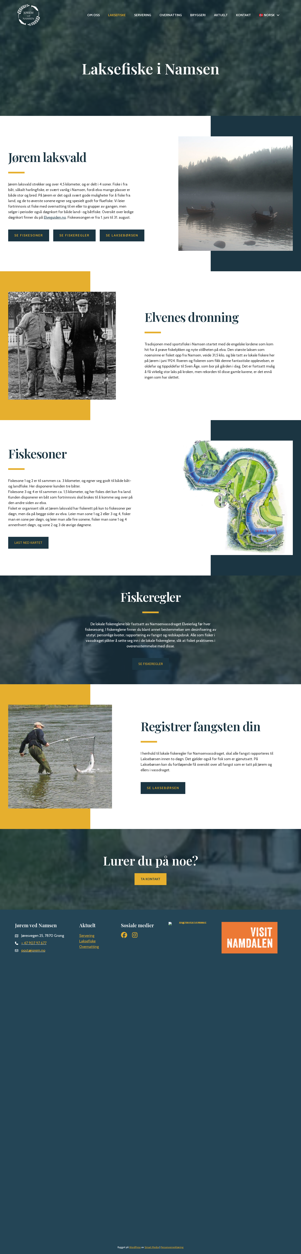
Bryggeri (198, 15)
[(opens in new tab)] (191, 1075)
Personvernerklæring (172, 1247)
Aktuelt (221, 15)
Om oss (93, 15)
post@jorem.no (33, 950)
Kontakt (243, 15)
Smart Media (152, 1247)
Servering (142, 15)
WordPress (135, 1247)
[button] (278, 15)
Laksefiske (117, 15)
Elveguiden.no (55, 217)
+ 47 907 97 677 (33, 943)
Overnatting (171, 15)
